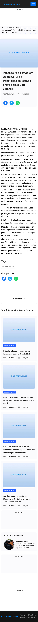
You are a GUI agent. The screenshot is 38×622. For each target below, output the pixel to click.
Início (4, 28)
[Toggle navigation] (33, 4)
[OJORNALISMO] (11, 4)
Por (9, 358)
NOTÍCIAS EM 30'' (13, 28)
